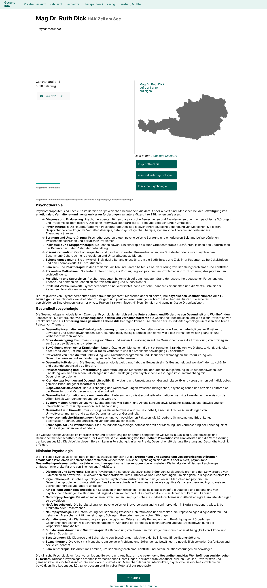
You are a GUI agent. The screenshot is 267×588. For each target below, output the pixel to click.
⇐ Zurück (133, 578)
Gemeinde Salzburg (163, 156)
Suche (152, 586)
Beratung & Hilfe (130, 4)
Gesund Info (9, 4)
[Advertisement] (133, 56)
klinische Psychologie (152, 186)
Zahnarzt (56, 4)
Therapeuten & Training (99, 4)
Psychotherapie (148, 164)
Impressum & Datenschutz (128, 586)
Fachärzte (72, 4)
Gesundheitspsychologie (155, 175)
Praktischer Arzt (35, 4)
